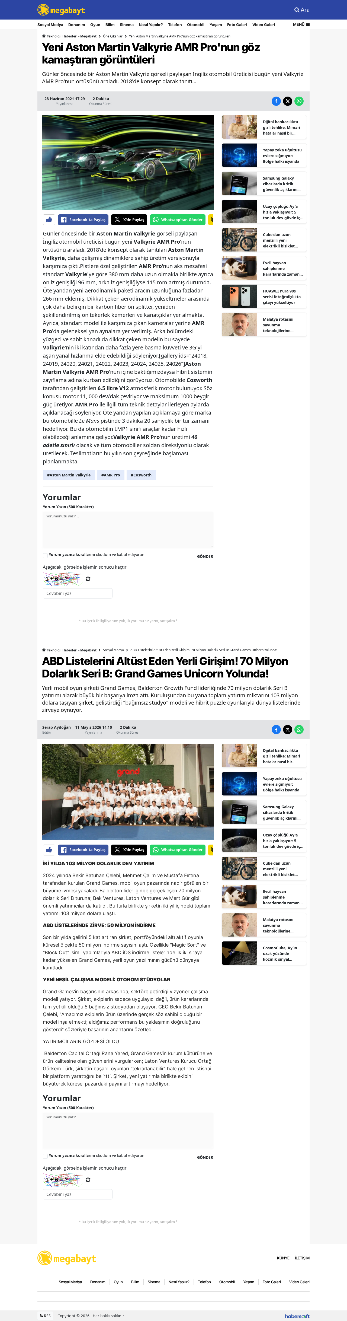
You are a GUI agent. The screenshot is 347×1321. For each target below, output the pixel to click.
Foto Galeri (237, 24)
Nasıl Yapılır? (151, 24)
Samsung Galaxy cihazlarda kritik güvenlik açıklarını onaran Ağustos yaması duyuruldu (280, 184)
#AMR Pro (110, 475)
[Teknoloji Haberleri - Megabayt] (67, 1257)
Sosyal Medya (50, 24)
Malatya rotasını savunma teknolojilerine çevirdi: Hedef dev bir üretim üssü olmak (283, 325)
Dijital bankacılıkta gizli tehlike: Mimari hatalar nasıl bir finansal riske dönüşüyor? (281, 127)
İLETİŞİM (302, 1258)
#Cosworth (141, 475)
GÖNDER (205, 556)
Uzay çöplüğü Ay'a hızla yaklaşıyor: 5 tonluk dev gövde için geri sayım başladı (283, 212)
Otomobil (195, 24)
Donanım (76, 24)
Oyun (95, 24)
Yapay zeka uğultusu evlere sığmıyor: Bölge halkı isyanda (282, 155)
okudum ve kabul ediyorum (97, 554)
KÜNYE (283, 1258)
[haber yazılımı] (297, 1316)
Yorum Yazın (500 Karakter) (68, 506)
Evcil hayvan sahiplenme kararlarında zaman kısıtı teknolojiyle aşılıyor (281, 268)
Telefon (175, 24)
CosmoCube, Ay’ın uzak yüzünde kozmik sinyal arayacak (280, 953)
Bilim (110, 24)
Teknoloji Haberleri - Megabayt (71, 36)
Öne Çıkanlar (113, 36)
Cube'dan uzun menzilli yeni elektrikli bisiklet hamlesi (279, 240)
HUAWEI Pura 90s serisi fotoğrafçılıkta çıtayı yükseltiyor (282, 296)
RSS (47, 1315)
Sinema (127, 24)
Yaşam (216, 24)
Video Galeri (263, 24)
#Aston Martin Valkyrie (69, 475)
